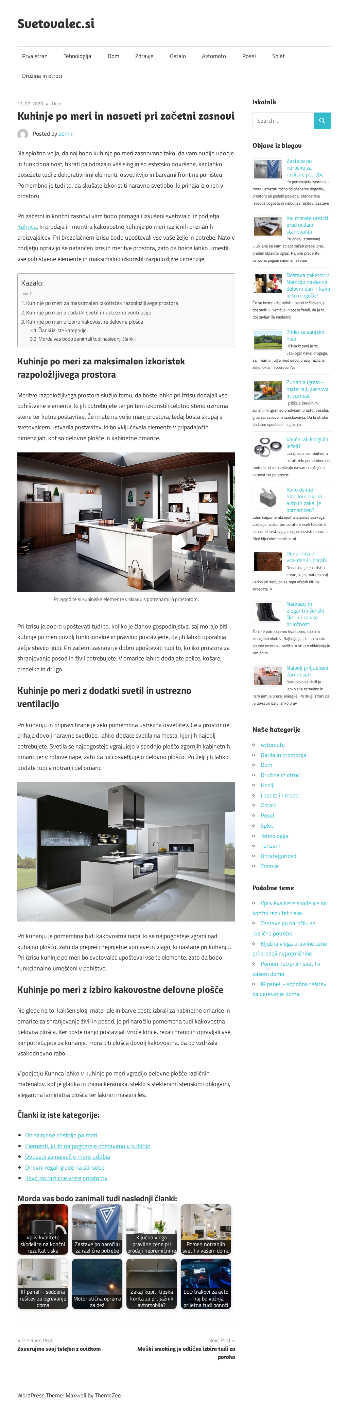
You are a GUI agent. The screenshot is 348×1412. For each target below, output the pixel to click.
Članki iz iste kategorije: (63, 330)
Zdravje (144, 56)
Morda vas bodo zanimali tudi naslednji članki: (87, 339)
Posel (249, 56)
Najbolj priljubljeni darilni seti (307, 671)
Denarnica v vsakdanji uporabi (306, 556)
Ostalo (178, 56)
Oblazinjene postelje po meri (61, 1135)
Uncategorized (278, 855)
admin (66, 133)
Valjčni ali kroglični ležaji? (308, 442)
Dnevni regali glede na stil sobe (64, 1167)
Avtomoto (214, 56)
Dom (113, 56)
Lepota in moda (280, 795)
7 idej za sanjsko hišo (305, 335)
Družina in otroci (42, 75)
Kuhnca (27, 226)
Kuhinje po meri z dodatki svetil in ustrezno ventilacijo (88, 312)
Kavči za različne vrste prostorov (66, 1178)
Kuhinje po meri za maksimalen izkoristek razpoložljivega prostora (102, 303)
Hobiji (268, 785)
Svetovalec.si (55, 23)
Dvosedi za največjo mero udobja (67, 1156)
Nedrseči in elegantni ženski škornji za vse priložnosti (305, 614)
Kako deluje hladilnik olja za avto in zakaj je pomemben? (304, 499)
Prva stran (35, 56)
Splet (278, 56)
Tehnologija (77, 56)
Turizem (270, 845)
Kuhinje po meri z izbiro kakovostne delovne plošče (84, 321)
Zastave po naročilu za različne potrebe (305, 167)
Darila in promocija (284, 755)
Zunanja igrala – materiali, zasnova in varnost (307, 389)
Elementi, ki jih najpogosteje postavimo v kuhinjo (88, 1146)
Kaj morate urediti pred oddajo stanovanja (307, 225)
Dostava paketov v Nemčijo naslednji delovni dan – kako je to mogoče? (308, 285)
